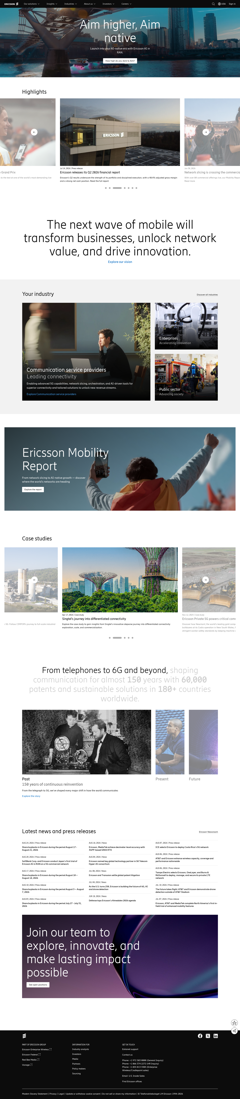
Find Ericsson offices (132, 1081)
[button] (34, 132)
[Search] (213, 4)
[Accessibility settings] (234, 1023)
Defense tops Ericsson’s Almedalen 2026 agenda (112, 900)
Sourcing (76, 1073)
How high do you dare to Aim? (120, 60)
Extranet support (130, 1049)
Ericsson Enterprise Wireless (35, 1049)
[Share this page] (234, 1031)
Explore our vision (120, 262)
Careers (125, 4)
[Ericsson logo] (11, 4)
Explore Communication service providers (51, 394)
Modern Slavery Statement (35, 1093)
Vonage (26, 1065)
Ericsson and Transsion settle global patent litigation (114, 875)
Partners (76, 1063)
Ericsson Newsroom (208, 832)
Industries (69, 4)
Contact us (127, 1054)
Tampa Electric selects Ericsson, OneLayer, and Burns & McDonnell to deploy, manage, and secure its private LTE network (183, 875)
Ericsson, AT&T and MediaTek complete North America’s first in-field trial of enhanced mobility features (186, 904)
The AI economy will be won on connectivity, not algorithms (100, 172)
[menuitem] (32, 4)
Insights (50, 4)
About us (88, 4)
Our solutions (30, 4)
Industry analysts (80, 1049)
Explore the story (31, 796)
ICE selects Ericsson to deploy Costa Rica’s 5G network (182, 847)
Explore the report (33, 489)
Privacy (53, 1093)
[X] (208, 1036)
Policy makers (79, 1068)
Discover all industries (207, 294)
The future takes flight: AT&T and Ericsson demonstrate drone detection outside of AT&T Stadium (186, 890)
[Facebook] (200, 1036)
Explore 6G (195, 799)
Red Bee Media (29, 1059)
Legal (61, 1093)
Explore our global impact (169, 796)
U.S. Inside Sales (137, 1076)
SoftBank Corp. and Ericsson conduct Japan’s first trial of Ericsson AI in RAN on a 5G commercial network (49, 862)
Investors (107, 4)
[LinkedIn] (215, 1036)
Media (75, 1059)
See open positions (38, 984)
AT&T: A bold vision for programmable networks (94, 619)
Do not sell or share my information (119, 1093)
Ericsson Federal (30, 1054)
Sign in (232, 4)
